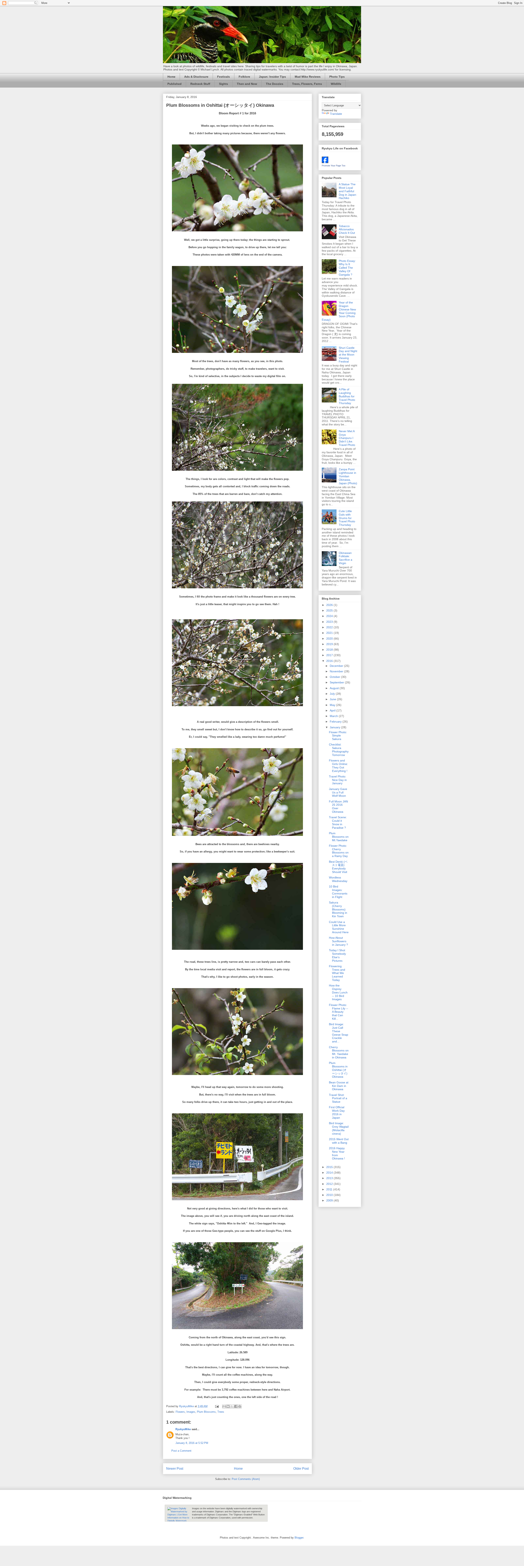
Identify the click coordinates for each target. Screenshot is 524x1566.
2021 (330, 632)
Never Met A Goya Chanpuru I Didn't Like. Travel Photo (347, 438)
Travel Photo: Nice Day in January (338, 780)
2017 (330, 655)
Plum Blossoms (206, 1411)
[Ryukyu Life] (325, 162)
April (333, 710)
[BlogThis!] (228, 1406)
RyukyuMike (183, 1429)
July (333, 693)
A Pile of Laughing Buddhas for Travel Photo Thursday (347, 396)
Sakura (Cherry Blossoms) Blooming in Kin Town (338, 909)
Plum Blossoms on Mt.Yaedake (339, 837)
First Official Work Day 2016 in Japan (337, 1112)
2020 (330, 638)
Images (190, 1411)
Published (174, 83)
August (335, 688)
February (336, 721)
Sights (223, 83)
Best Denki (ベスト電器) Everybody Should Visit (338, 867)
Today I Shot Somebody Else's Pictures (337, 955)
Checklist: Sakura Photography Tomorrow (339, 749)
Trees (220, 1411)
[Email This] (224, 1406)
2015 (330, 1167)
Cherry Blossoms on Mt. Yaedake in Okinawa (339, 1052)
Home (171, 76)
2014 (330, 1172)
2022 (330, 627)
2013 (330, 1178)
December (337, 665)
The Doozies (274, 83)
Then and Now (247, 83)
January (335, 727)
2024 (330, 616)
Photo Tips (337, 76)
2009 (330, 1200)
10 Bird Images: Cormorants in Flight (338, 891)
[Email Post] (217, 1406)
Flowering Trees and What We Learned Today (337, 973)
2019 (330, 644)
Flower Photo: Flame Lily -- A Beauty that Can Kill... (338, 1011)
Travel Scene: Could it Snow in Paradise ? (338, 822)
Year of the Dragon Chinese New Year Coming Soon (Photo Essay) (339, 311)
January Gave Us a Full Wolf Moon (338, 792)
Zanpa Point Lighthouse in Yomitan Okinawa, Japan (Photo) (348, 476)
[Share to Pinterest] (240, 1406)
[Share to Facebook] (236, 1406)
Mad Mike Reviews (308, 76)
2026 (330, 605)
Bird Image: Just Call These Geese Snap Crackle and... (338, 1033)
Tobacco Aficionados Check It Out (347, 229)
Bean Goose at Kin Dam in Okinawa (338, 1086)
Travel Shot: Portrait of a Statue (338, 1098)
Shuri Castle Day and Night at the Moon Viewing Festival (348, 354)
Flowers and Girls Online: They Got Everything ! (338, 765)
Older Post (301, 1468)
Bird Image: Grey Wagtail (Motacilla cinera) (339, 1128)
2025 (330, 610)
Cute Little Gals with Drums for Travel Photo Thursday (347, 517)
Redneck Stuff (200, 83)
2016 (330, 661)
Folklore (244, 76)
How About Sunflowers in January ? (338, 941)
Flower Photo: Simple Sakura (338, 736)
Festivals (223, 76)
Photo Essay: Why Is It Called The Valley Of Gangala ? (347, 267)
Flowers (180, 1411)
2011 (329, 1189)
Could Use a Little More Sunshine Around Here (339, 927)
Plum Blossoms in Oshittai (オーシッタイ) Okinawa (338, 1069)
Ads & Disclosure (196, 76)
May (333, 705)
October (335, 676)
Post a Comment (181, 1450)
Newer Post (174, 1468)
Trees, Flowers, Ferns (307, 83)
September (337, 682)
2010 (330, 1195)
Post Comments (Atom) (246, 1479)
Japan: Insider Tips (272, 76)
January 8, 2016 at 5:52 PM (191, 1442)
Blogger (299, 1537)
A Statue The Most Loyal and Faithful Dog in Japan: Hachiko (348, 191)
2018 (330, 649)
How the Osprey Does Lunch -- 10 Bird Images (338, 992)
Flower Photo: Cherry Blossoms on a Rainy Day (339, 851)
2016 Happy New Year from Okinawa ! (337, 1153)
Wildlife (336, 83)
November (337, 671)
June (333, 699)
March (334, 716)
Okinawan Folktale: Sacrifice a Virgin (345, 558)
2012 (330, 1183)
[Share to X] (232, 1406)
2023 (330, 621)
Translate (336, 113)
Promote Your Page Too (333, 165)
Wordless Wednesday (338, 879)
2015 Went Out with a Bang (339, 1141)
